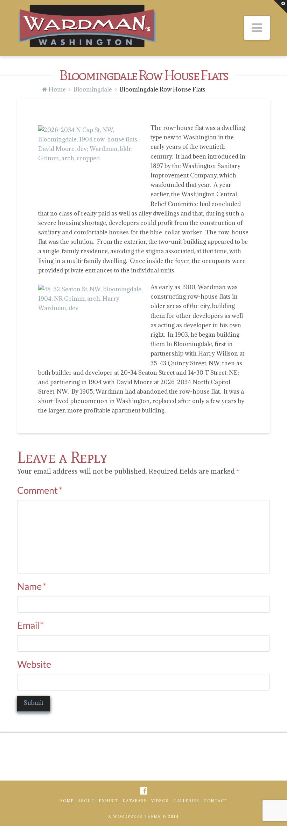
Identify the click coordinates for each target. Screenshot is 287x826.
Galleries (186, 800)
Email (30, 625)
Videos (160, 800)
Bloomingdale (93, 89)
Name (31, 587)
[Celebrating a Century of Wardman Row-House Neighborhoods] (87, 25)
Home (66, 800)
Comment (39, 491)
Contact (216, 800)
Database (135, 800)
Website (34, 665)
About (86, 800)
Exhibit (109, 800)
